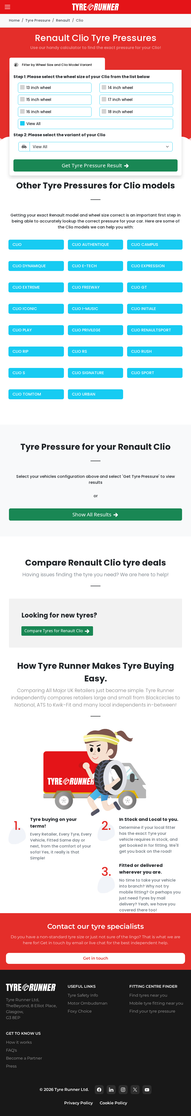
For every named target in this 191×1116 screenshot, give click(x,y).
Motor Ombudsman (87, 1003)
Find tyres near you (148, 995)
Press (11, 1066)
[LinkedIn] (111, 1089)
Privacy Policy (78, 1103)
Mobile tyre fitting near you (156, 1003)
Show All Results (92, 514)
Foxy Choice (80, 1011)
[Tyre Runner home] (95, 6)
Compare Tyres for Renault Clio (54, 630)
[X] (135, 1089)
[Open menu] (7, 6)
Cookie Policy (113, 1103)
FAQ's (11, 1050)
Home (14, 20)
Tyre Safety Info (83, 995)
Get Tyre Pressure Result (92, 165)
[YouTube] (147, 1089)
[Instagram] (123, 1089)
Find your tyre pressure (152, 1011)
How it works (19, 1042)
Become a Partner (24, 1058)
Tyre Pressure (37, 20)
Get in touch (95, 958)
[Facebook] (99, 1089)
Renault (63, 20)
